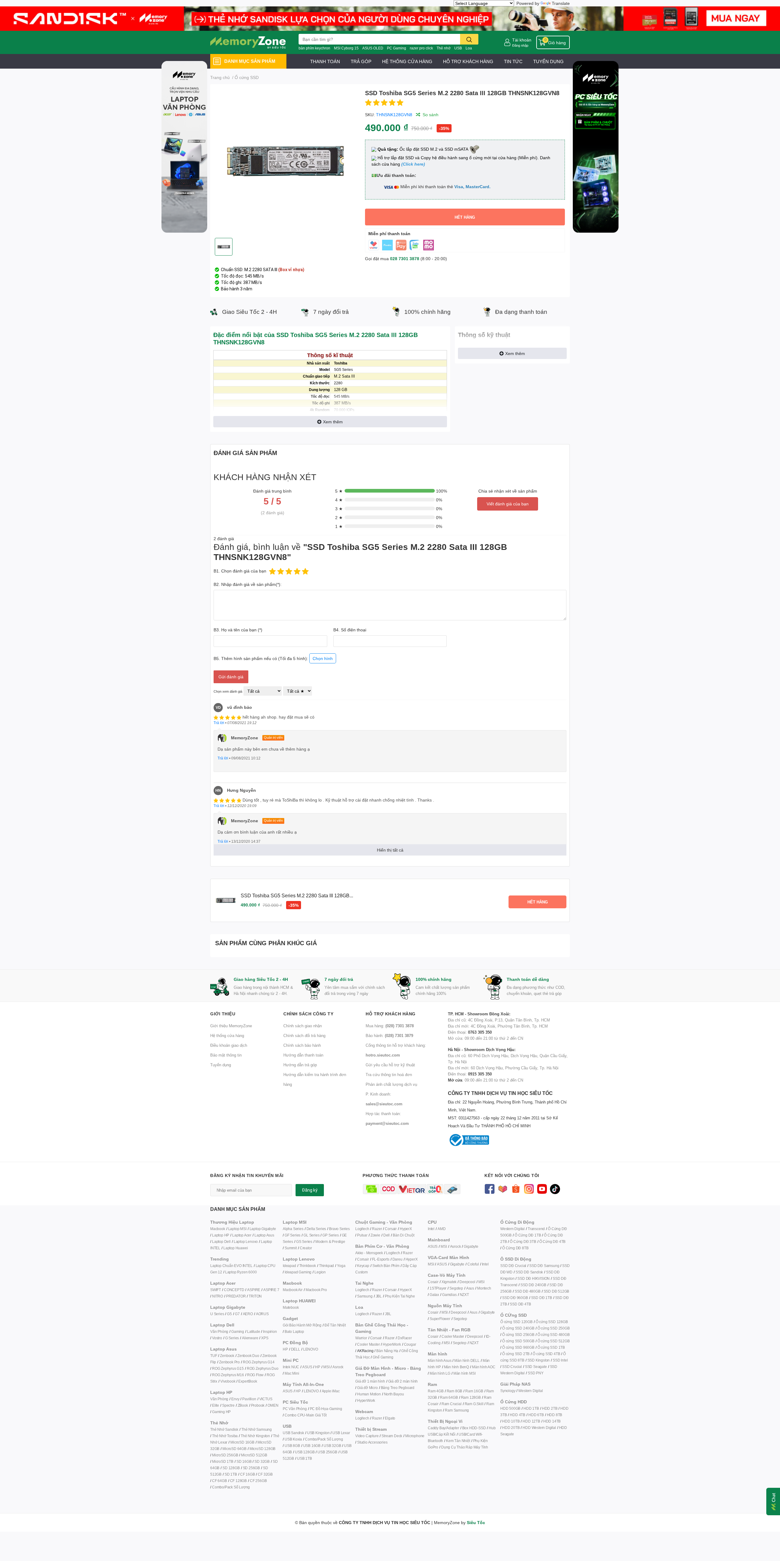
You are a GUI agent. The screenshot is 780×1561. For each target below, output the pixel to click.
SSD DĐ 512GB (556, 1291)
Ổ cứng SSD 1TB (551, 1347)
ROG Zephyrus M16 (228, 1375)
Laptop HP (220, 1235)
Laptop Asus (264, 1235)
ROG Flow (255, 1375)
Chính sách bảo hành (302, 1045)
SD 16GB (244, 1461)
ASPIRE (253, 1289)
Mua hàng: (390, 1025)
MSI (326, 1367)
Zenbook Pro (229, 1362)
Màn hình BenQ (456, 1367)
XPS (264, 1338)
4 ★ (339, 499)
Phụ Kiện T (393, 1296)
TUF (213, 1355)
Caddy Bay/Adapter (443, 1428)
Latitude (253, 1331)
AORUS (262, 1314)
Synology (507, 1390)
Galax (434, 1294)
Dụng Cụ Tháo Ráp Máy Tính (464, 1447)
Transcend (536, 1228)
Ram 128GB (471, 1397)
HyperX (406, 1228)
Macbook (217, 1228)
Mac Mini (292, 1373)
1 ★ (339, 526)
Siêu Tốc (476, 1522)
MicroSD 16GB (242, 1442)
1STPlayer (438, 1288)
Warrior (361, 1338)
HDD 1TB (531, 1408)
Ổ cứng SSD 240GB (518, 1328)
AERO (248, 1314)
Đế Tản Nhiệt (335, 1325)
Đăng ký (309, 1190)
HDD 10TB (510, 1421)
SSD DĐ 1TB (541, 1297)
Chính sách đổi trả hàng (304, 1035)
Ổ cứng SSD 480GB (553, 1334)
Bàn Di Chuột (403, 1235)
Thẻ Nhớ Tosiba (225, 1436)
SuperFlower (440, 1318)
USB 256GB (327, 1452)
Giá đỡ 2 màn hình (403, 1381)
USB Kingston (318, 1432)
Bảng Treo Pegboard (397, 1387)
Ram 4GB (436, 1391)
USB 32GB (332, 1445)
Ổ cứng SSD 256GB (518, 1334)
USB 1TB (304, 1458)
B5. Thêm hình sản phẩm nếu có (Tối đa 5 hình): (273, 658)
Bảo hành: (389, 1035)
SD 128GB (230, 1468)
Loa (469, 48)
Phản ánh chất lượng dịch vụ (391, 1084)
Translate (561, 3)
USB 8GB (292, 1445)
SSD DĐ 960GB (515, 1297)
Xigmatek (448, 1281)
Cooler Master (368, 1344)
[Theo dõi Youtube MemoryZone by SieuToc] (542, 1188)
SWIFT (215, 1289)
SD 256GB (251, 1468)
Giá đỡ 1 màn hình (370, 1381)
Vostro (217, 1338)
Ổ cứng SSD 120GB (516, 1321)
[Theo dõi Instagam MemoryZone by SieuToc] (529, 1188)
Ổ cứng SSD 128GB (552, 1321)
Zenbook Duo (248, 1355)
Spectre (228, 1405)
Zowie (375, 1235)
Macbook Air (293, 1289)
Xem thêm (333, 421)
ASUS (307, 1367)
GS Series (304, 1241)
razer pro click (421, 48)
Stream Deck (391, 1436)
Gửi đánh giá (230, 676)
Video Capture (366, 1436)
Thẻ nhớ (444, 48)
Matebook (291, 1307)
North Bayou (394, 1394)
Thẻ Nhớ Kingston (255, 1436)
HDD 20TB (510, 1427)
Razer (377, 1228)
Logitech (362, 1228)
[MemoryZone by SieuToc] (248, 42)
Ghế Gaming (383, 1357)
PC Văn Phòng (295, 1408)
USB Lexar (341, 1432)
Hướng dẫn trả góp (300, 1064)
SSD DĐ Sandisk (529, 1272)
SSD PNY (536, 1373)
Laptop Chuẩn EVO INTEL (231, 1265)
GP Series (330, 1235)
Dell (386, 1235)
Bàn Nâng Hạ (387, 1350)
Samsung (365, 1296)
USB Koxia (293, 1439)
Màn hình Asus (439, 1360)
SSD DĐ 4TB (520, 1304)
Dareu (397, 1259)
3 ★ (339, 508)
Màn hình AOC (483, 1367)
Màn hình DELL (466, 1360)
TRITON (255, 1296)
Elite (215, 1405)
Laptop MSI (237, 1228)
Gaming (237, 1331)
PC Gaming (396, 48)
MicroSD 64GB (234, 1448)
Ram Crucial (451, 1403)
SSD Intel (560, 1360)
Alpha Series (293, 1228)
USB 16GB (312, 1445)
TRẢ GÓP (361, 61)
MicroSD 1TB (222, 1461)
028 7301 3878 (404, 258)
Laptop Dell (221, 1241)
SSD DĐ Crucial (513, 1265)
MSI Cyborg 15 (346, 48)
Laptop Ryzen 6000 (241, 1272)
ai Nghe (408, 1296)
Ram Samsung (457, 1410)
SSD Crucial (512, 1366)
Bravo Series (339, 1228)
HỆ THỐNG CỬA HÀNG (407, 61)
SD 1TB (231, 1474)
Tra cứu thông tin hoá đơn (389, 1074)
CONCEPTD (234, 1289)
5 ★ (339, 490)
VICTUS (265, 1399)
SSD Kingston (538, 1360)
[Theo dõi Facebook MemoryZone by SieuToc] (489, 1188)
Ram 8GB (455, 1391)
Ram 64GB (449, 1397)
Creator (306, 1248)
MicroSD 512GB (254, 1455)
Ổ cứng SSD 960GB (518, 1347)
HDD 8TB (554, 1414)
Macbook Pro (316, 1289)
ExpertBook (247, 1381)
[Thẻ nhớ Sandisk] (390, 18)
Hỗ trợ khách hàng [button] (391, 1013)
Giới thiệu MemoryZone (231, 1025)
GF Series (292, 1235)
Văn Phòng (219, 1331)
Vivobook (227, 1381)
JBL (379, 1296)
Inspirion (270, 1331)
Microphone (414, 1436)
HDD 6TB (536, 1414)
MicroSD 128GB (262, 1448)
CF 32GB (265, 1474)
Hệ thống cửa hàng (227, 1035)
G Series (232, 1338)
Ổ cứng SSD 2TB (516, 1353)
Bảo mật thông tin (226, 1055)
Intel (431, 1228)
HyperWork (392, 1344)
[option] (285, 161)
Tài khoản (521, 39)
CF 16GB (247, 1474)
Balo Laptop (294, 1331)
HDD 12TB (531, 1421)
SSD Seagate (536, 1366)
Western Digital (512, 1228)
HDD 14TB (552, 1421)
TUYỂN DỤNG (548, 61)
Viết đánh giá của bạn (508, 503)
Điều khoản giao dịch (228, 1045)
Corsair (391, 1228)
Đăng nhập (520, 45)
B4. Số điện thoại (349, 629)
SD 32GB (262, 1461)
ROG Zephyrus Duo (262, 1368)
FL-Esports (380, 1259)
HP (285, 1349)
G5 (229, 1314)
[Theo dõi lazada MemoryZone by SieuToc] (503, 1188)
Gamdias (449, 1294)
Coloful (473, 1264)
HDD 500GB (510, 1408)
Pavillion (249, 1399)
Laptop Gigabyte (263, 1228)
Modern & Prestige (330, 1241)
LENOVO (310, 1349)
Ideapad (289, 1265)
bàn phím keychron (314, 48)
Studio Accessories (372, 1442)
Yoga (341, 1265)
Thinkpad (326, 1265)
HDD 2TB (550, 1408)
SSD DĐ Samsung (544, 1265)
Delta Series (316, 1228)
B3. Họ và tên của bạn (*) (238, 629)
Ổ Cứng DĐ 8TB (515, 1248)
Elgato (390, 1418)
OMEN (273, 1405)
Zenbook (227, 1355)
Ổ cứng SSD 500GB (518, 1341)
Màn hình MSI (464, 1373)
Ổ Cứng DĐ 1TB (528, 1235)
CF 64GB (219, 1480)
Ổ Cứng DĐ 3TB (523, 1241)
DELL (295, 1349)
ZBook (243, 1405)
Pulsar (362, 1235)
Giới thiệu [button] (222, 1013)
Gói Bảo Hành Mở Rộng (302, 1325)
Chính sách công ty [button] (308, 1013)
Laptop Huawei (235, 1248)
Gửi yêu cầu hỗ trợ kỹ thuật (390, 1064)
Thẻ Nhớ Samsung (256, 1429)
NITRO (217, 1296)
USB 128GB (304, 1452)
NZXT (464, 1294)
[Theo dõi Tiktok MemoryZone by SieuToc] (555, 1188)
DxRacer (405, 1338)
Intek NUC (291, 1367)
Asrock (337, 1367)
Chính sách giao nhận (302, 1025)
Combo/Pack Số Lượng (231, 1487)
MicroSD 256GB (225, 1455)
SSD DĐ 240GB (533, 1285)
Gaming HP (221, 1411)
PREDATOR (236, 1296)
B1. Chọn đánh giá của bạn (240, 570)
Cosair (433, 1281)
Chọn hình (323, 658)
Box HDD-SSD (474, 1428)
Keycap (363, 1265)
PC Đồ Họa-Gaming (326, 1408)
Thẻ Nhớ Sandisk (224, 1429)
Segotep (456, 1288)
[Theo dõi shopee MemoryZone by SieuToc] (516, 1188)
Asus (470, 1288)
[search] (469, 39)
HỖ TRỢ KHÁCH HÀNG (468, 61)
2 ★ (339, 517)
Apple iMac (331, 1391)
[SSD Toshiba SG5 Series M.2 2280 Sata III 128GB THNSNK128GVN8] (285, 161)
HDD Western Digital (539, 1427)
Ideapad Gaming (298, 1272)
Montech (484, 1288)
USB (458, 48)
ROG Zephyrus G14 (259, 1362)
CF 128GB (238, 1480)
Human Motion (369, 1394)
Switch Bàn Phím (385, 1265)
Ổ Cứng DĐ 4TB (552, 1241)
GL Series (311, 1235)
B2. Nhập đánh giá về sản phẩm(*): (248, 584)
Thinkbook (307, 1265)
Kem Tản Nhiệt (458, 1440)
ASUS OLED (372, 48)
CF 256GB (258, 1480)
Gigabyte (471, 1246)
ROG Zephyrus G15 (228, 1368)
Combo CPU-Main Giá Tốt (306, 1415)
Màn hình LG (440, 1373)
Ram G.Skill (474, 1403)
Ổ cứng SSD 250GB (553, 1328)
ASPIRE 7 (271, 1289)
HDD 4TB (517, 1414)
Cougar (410, 1344)
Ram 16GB (474, 1391)
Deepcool (467, 1281)
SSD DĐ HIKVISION (533, 1278)
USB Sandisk (293, 1432)
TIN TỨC (513, 61)
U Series (217, 1314)
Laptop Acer (241, 1235)
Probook (258, 1405)
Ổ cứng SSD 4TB (546, 1353)
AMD (441, 1228)
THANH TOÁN (325, 61)
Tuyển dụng (220, 1064)
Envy (235, 1399)
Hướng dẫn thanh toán (303, 1055)
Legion (320, 1272)
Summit (291, 1248)
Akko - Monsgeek (369, 1253)
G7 (237, 1314)
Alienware (250, 1338)
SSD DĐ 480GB (528, 1291)
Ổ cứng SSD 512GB (553, 1341)
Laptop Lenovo (246, 1241)
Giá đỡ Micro (367, 1387)
